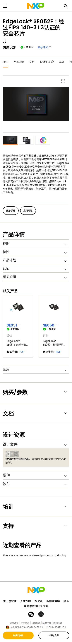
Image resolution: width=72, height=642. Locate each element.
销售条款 (36, 622)
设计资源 (45, 62)
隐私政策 (14, 622)
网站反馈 (57, 622)
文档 (32, 62)
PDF (22, 352)
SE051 (12, 325)
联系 (66, 601)
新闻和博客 (53, 601)
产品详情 (18, 62)
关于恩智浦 (10, 601)
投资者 (39, 601)
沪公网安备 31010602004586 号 (27, 627)
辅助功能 (46, 622)
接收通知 (43, 47)
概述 (5, 62)
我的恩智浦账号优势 (36, 606)
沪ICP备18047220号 (56, 627)
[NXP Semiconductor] (35, 6)
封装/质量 (54, 635)
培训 (61, 62)
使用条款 (25, 622)
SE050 (48, 325)
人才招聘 (25, 601)
